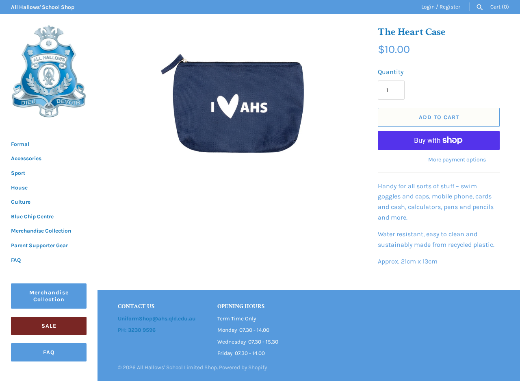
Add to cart (439, 117)
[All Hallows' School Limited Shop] (49, 71)
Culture (20, 202)
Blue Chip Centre (32, 216)
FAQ (16, 260)
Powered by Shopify (243, 367)
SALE (48, 325)
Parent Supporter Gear (39, 245)
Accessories (26, 158)
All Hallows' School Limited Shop (177, 367)
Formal (20, 144)
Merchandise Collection (41, 231)
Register (450, 7)
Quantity (390, 72)
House (19, 188)
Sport (18, 173)
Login (428, 7)
